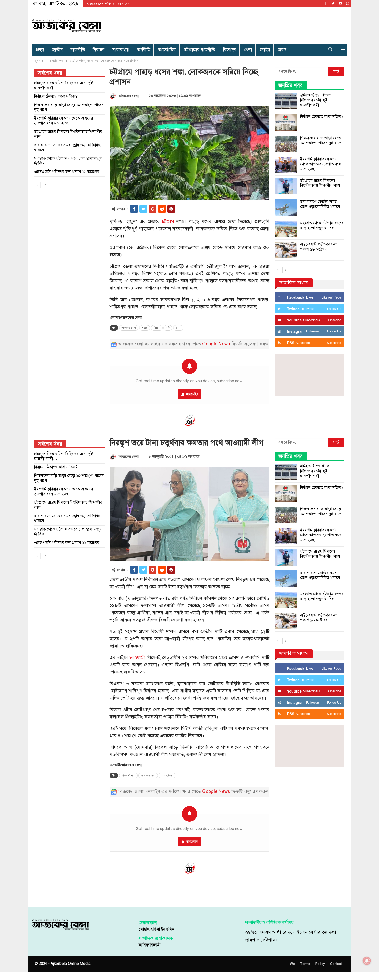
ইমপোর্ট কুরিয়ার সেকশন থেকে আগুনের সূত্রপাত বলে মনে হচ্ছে (320, 164)
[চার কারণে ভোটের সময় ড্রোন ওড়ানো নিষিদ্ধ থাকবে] (286, 207)
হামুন (178, 328)
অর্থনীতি (143, 50)
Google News (216, 344)
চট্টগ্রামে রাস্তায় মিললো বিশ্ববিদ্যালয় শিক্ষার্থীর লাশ (320, 183)
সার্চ (336, 71)
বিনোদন (229, 50)
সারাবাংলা (120, 50)
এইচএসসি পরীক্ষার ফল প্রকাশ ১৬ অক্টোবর (318, 247)
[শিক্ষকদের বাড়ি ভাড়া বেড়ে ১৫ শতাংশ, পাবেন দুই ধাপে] (286, 144)
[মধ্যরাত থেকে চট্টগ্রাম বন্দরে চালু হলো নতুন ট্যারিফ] (286, 229)
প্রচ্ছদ (39, 50)
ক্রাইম (265, 50)
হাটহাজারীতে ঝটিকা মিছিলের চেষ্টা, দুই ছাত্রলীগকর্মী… (315, 100)
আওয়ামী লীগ (128, 775)
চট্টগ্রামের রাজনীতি (199, 50)
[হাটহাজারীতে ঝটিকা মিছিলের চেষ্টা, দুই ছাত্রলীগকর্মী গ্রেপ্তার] (286, 101)
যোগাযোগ (124, 4)
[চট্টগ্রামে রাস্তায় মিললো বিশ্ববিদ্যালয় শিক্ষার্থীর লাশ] (286, 186)
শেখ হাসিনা (167, 775)
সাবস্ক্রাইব (192, 394)
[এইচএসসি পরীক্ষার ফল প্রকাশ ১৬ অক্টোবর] (286, 250)
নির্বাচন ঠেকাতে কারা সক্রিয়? (322, 117)
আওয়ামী (137, 657)
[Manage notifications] (367, 961)
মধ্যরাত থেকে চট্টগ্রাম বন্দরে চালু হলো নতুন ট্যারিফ (321, 225)
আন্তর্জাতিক (167, 50)
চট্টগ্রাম (168, 221)
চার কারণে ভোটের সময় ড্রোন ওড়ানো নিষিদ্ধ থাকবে (320, 204)
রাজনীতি (78, 50)
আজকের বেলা (129, 328)
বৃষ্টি (168, 328)
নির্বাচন (98, 50)
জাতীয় (57, 50)
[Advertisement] (243, 25)
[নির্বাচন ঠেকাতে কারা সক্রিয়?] (286, 122)
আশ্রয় (144, 328)
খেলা (248, 50)
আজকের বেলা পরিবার (100, 4)
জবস (282, 50)
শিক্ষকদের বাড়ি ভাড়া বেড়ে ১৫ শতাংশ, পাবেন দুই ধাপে (321, 140)
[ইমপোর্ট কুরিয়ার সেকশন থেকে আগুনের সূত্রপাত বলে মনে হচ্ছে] (286, 165)
